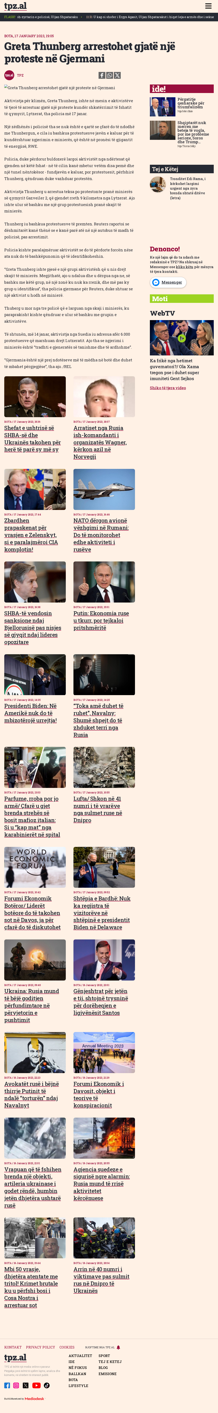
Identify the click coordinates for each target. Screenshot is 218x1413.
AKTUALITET (80, 1356)
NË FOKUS (78, 1368)
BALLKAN (77, 1374)
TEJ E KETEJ (110, 1362)
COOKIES (67, 1347)
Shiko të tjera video (168, 387)
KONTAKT (13, 1347)
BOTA (73, 1380)
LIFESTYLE (78, 1386)
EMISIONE (108, 1374)
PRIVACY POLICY (40, 1347)
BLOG (103, 1368)
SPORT (104, 1356)
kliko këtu (184, 267)
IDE (72, 1362)
